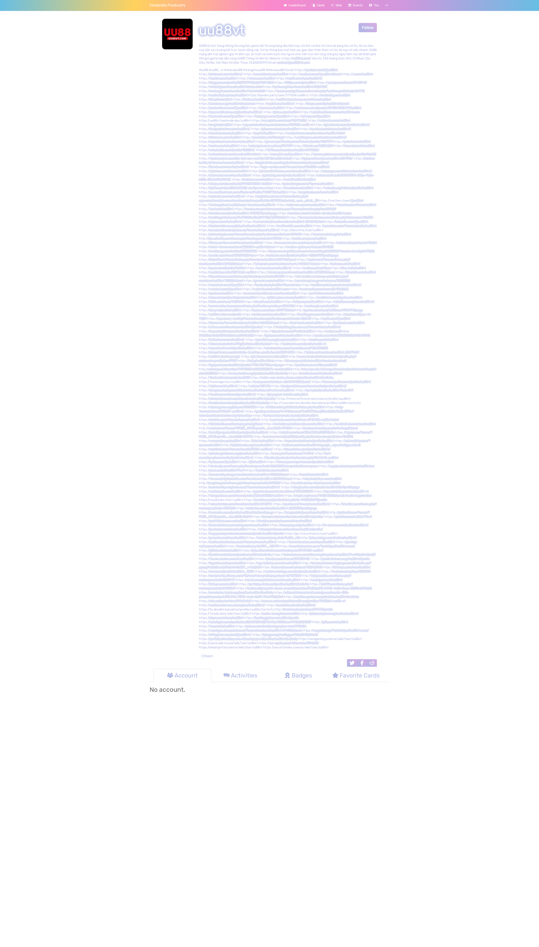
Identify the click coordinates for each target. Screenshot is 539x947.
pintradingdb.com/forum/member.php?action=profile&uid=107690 (255, 234)
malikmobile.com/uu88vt (295, 226)
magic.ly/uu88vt (221, 125)
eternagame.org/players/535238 (232, 407)
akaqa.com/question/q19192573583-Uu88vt (240, 184)
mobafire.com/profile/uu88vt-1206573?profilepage (303, 255)
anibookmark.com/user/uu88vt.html (234, 154)
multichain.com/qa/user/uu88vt (339, 297)
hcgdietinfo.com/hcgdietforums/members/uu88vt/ (292, 163)
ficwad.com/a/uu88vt (359, 146)
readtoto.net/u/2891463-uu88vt (233, 272)
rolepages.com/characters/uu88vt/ (347, 171)
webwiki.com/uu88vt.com (271, 289)
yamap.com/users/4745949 (347, 83)
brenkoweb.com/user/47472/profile (308, 609)
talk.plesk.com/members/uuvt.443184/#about (287, 264)
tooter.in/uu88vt (221, 209)
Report (208, 656)
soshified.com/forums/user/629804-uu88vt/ (241, 449)
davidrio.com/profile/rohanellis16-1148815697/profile (291, 500)
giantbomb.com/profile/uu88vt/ (347, 125)
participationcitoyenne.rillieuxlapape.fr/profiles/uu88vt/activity (254, 639)
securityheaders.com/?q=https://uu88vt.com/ (322, 546)
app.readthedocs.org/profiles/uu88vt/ (235, 112)
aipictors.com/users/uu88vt (229, 171)
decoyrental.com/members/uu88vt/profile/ (293, 517)
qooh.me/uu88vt (221, 293)
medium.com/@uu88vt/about (321, 74)
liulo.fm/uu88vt (263, 441)
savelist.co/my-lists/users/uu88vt (316, 483)
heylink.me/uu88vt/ (281, 104)
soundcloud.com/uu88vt (271, 74)
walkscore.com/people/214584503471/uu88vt (328, 108)
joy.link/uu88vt (265, 133)
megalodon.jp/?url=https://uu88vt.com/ (341, 630)
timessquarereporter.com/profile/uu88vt (305, 462)
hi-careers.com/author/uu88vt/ (346, 525)
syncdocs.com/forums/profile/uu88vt (350, 226)
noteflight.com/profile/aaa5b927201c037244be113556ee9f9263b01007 (260, 622)
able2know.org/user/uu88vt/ (354, 302)
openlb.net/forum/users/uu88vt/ (307, 504)
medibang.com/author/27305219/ (233, 251)
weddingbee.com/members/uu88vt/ (321, 137)
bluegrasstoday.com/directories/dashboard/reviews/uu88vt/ (252, 390)
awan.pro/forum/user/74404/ (293, 453)
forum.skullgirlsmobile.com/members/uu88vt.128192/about (251, 479)
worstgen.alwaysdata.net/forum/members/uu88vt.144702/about (256, 630)
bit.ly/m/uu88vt (221, 99)
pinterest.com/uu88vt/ (226, 74)
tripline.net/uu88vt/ (224, 386)
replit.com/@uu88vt (336, 319)
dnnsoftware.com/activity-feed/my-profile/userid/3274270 (251, 352)
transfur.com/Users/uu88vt (356, 205)
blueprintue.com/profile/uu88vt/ (307, 449)
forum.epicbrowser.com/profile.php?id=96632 (344, 154)
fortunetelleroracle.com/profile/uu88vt (291, 415)
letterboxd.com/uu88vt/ (227, 340)
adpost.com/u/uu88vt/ (225, 222)
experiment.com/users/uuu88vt (232, 142)
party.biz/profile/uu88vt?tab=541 (329, 390)
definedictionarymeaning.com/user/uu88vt (239, 525)
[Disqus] (269, 760)
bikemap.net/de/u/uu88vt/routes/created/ (316, 361)
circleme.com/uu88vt (258, 179)
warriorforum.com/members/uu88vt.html (316, 133)
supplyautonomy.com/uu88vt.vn (351, 466)
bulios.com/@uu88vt (224, 462)
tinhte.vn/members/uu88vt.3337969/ (332, 352)
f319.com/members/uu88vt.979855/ (293, 150)
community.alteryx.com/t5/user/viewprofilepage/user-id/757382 (255, 576)
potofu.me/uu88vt (357, 142)
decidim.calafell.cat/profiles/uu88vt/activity (240, 555)
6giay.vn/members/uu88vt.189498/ (328, 158)
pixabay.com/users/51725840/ (288, 559)
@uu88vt (357, 201)
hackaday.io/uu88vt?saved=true (278, 285)
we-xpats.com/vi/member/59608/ (294, 643)
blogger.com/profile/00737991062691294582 (242, 83)
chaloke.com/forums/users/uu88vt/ (234, 420)
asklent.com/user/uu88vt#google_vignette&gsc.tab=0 (321, 445)
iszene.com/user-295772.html (274, 310)
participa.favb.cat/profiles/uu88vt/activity (279, 584)
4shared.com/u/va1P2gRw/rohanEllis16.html (240, 344)
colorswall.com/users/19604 (357, 243)
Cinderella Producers (167, 5)
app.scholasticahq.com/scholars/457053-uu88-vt (279, 125)
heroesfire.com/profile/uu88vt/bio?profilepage (242, 512)
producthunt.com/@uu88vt (229, 108)
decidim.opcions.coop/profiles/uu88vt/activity (327, 597)
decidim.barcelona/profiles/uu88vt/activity (239, 403)
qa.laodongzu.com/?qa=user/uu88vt (308, 184)
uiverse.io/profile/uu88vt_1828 (231, 571)
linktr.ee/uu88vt (255, 99)
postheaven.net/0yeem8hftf (316, 365)
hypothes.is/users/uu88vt (228, 563)
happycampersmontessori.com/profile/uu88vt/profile (247, 533)
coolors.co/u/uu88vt (324, 340)
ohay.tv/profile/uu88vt (225, 310)
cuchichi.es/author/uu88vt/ (296, 605)
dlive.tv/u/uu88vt (353, 268)
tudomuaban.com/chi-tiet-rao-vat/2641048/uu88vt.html (250, 158)
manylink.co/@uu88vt (286, 154)
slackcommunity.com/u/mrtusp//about (330, 428)
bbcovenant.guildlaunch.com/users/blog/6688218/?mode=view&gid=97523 (322, 251)
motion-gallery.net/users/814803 (310, 247)
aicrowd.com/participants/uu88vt (233, 297)
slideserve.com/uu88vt (225, 137)
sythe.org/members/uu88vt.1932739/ (300, 87)
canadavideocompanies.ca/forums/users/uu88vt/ (244, 230)
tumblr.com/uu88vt (223, 78)
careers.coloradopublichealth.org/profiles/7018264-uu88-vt (304, 601)
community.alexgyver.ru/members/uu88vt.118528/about (249, 474)
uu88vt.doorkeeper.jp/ (225, 356)
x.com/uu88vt (363, 74)
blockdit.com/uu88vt (361, 272)
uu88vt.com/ (301, 58)
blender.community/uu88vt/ (229, 167)
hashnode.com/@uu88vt (227, 116)
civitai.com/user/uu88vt (270, 314)
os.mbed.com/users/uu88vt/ (331, 129)
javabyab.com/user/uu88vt (229, 529)
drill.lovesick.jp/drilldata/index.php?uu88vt (296, 407)
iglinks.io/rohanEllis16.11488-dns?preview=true (241, 188)
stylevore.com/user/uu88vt (306, 205)
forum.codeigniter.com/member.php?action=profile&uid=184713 (320, 91)
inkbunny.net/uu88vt (308, 302)
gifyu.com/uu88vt (335, 622)
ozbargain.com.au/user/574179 (271, 146)
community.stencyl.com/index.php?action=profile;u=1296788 (252, 306)
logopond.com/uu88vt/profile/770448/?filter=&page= (247, 365)
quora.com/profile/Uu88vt (227, 268)
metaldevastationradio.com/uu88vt (299, 424)
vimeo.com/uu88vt (262, 78)
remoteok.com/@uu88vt (227, 285)
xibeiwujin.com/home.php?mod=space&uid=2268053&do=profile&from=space (264, 466)
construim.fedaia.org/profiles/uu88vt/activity (241, 592)
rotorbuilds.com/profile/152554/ (232, 150)
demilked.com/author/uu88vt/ (321, 373)
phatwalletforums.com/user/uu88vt (285, 171)
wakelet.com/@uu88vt (226, 289)
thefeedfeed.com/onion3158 (230, 378)
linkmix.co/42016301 (318, 146)
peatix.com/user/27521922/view (233, 255)
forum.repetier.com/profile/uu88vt (347, 382)
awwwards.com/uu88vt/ (274, 268)
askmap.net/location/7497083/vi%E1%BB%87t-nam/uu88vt (250, 369)
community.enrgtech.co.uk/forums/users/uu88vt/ (244, 487)
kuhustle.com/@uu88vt (351, 222)
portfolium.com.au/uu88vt (228, 521)
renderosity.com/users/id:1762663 (324, 289)
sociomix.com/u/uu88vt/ (227, 196)
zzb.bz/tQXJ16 (260, 386)
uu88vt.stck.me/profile (226, 314)
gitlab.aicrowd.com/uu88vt (287, 297)
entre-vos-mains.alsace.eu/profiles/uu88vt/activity (297, 378)
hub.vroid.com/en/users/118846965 (297, 567)
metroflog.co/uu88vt (335, 95)
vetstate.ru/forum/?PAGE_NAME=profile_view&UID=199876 (250, 428)
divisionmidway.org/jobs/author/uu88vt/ (237, 226)
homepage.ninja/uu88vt (297, 525)
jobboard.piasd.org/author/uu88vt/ (334, 614)
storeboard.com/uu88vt (226, 133)
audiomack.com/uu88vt (226, 491)
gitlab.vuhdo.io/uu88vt (225, 550)
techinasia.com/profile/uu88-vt (304, 344)
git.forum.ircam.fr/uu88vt (270, 356)
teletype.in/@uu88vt (315, 116)
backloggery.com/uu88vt (315, 314)
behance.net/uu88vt (345, 264)
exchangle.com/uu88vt (322, 306)
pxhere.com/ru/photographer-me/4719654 (276, 626)
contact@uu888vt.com (293, 62)
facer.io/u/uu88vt (222, 626)
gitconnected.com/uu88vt (280, 129)
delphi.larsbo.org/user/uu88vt (251, 445)
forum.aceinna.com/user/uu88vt (232, 559)
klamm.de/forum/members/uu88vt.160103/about (244, 323)
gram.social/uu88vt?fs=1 (226, 470)
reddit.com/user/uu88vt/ (304, 78)
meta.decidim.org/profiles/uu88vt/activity (259, 373)
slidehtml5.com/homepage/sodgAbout (236, 424)
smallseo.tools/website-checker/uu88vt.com (320, 213)
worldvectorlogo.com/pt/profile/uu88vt (292, 571)
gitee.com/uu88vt (287, 112)
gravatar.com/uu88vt (269, 281)
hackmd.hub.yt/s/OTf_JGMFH (258, 546)
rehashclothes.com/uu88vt (323, 479)
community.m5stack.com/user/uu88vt (271, 293)
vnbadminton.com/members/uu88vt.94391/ (241, 504)
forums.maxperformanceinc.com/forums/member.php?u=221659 (290, 209)
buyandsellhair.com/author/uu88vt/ (234, 331)
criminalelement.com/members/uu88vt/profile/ (242, 399)
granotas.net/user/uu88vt (227, 538)
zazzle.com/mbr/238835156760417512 (342, 335)
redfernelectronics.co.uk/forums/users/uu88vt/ (243, 542)
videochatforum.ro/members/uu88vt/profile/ (291, 529)
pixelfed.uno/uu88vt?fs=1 (354, 517)
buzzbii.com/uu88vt (314, 474)
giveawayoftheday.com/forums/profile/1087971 (299, 142)
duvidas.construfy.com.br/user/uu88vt (285, 521)
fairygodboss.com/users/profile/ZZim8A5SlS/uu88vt (247, 496)
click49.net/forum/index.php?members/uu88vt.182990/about (252, 260)
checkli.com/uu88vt (269, 302)
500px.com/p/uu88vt (300, 83)
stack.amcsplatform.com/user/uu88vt (273, 580)
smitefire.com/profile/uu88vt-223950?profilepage (282, 508)
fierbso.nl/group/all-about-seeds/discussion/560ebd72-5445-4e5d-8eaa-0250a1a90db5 (309, 588)
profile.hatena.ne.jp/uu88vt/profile (346, 559)
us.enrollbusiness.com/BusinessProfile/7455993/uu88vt (249, 192)
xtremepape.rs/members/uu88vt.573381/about (301, 272)
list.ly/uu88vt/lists (261, 361)
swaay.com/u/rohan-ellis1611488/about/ (282, 382)
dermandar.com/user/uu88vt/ (230, 175)
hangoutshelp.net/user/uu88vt (307, 512)
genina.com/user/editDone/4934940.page (333, 310)
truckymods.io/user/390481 (351, 571)
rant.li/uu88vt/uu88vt (300, 179)
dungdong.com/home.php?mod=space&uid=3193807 (244, 483)
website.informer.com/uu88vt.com (335, 112)
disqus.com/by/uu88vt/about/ (328, 104)
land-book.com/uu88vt (307, 323)
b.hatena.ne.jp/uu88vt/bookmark (233, 104)
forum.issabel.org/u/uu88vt (332, 234)
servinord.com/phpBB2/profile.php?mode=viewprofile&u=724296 (308, 437)
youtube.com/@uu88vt (321, 70)
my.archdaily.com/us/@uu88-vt (346, 491)
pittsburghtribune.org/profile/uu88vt (235, 453)
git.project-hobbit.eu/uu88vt (288, 394)
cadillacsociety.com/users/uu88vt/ (336, 285)
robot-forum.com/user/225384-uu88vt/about (242, 247)
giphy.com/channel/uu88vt (284, 335)
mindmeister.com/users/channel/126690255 (296, 348)
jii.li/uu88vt (257, 462)
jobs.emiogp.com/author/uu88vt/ (333, 538)
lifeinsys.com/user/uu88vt (352, 567)
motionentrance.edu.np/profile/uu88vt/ (237, 605)
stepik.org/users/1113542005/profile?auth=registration (333, 496)
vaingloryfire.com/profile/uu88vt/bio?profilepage (326, 487)
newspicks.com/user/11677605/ (285, 120)
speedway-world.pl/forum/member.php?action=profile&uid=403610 (264, 319)
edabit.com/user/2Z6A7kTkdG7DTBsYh (307, 432)
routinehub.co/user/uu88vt (229, 95)
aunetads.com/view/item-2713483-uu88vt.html (305, 420)
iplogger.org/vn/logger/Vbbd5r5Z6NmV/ (290, 635)
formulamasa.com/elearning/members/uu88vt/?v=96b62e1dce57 (329, 555)
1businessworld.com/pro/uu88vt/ (233, 394)
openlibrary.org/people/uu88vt (277, 340)
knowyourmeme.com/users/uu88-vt (300, 243)
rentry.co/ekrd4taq (317, 268)
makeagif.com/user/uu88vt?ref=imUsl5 (237, 91)
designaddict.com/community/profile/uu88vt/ (314, 386)
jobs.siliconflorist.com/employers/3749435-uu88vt (287, 550)
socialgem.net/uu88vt (327, 580)
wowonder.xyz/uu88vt (225, 441)
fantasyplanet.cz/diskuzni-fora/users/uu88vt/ (242, 205)
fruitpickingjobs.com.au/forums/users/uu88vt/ (308, 327)
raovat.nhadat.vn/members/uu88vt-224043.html (289, 222)
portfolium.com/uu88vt (326, 293)
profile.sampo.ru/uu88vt (310, 238)
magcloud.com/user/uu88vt (318, 192)
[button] (374, 5)
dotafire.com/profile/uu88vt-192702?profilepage (243, 213)
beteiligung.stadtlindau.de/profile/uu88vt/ (239, 432)
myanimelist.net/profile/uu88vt (232, 348)
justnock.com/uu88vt (349, 323)
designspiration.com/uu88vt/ (229, 129)
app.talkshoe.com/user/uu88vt (278, 563)
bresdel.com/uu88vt (299, 188)
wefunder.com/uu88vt (335, 120)
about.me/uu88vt (271, 108)
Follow (368, 27)
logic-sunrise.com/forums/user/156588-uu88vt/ (295, 167)
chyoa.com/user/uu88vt (226, 618)
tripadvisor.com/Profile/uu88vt (293, 331)
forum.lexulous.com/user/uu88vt (312, 542)
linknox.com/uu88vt (224, 584)
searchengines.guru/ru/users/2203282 (323, 281)
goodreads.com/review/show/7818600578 (283, 491)
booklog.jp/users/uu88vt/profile (277, 618)
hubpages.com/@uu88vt (272, 116)
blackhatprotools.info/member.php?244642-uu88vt (302, 458)
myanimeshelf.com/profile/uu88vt (310, 441)
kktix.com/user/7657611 (226, 302)
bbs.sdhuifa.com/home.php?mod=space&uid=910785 (245, 238)
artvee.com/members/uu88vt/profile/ (236, 327)
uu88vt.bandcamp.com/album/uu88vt (304, 99)
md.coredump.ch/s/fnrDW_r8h (279, 538)
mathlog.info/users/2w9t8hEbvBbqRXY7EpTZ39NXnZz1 (249, 217)
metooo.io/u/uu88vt (224, 146)
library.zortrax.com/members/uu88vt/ (236, 243)
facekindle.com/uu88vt (272, 470)
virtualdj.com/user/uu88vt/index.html (236, 87)
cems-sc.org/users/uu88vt (281, 614)
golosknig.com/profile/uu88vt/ (284, 175)
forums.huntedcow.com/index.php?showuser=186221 (336, 217)
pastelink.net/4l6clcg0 (268, 137)
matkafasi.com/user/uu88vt (356, 424)
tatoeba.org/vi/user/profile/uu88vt (349, 188)
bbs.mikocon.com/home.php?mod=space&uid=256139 (247, 276)
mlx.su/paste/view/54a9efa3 (230, 601)
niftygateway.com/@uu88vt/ (230, 635)
